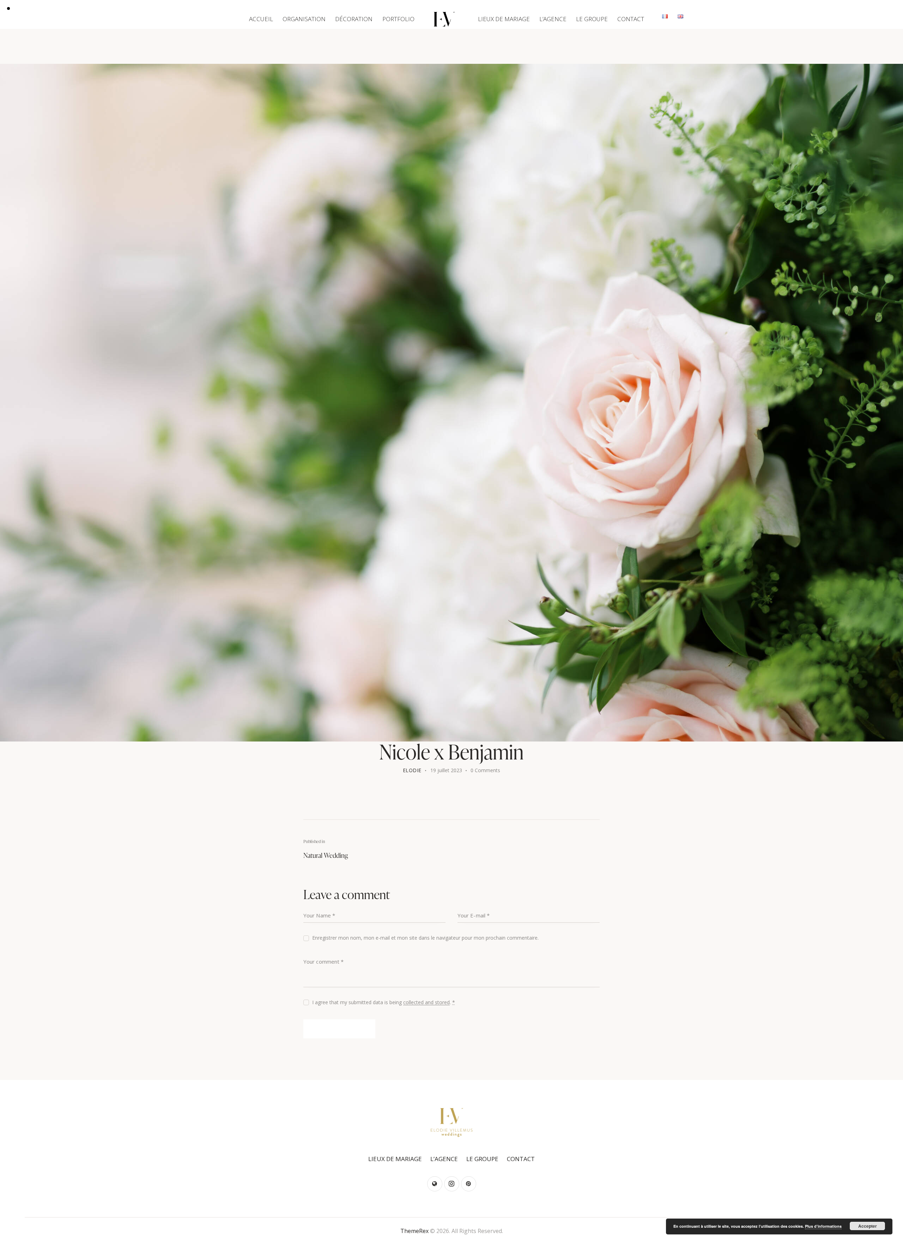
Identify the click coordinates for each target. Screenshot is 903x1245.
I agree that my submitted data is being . (383, 1002)
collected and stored (426, 1002)
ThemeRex (414, 1231)
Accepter (867, 1226)
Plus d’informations (823, 1226)
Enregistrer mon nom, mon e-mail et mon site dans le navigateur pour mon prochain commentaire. (425, 937)
